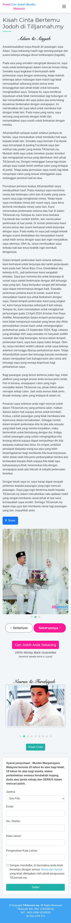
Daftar (35, 887)
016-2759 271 (37, 916)
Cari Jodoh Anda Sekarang (35, 645)
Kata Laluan (13, 835)
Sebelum (20, 628)
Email (9, 806)
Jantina (10, 791)
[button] (32, 617)
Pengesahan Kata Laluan (21, 850)
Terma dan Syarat (51, 869)
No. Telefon (13, 821)
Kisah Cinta (35, 747)
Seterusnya (49, 628)
